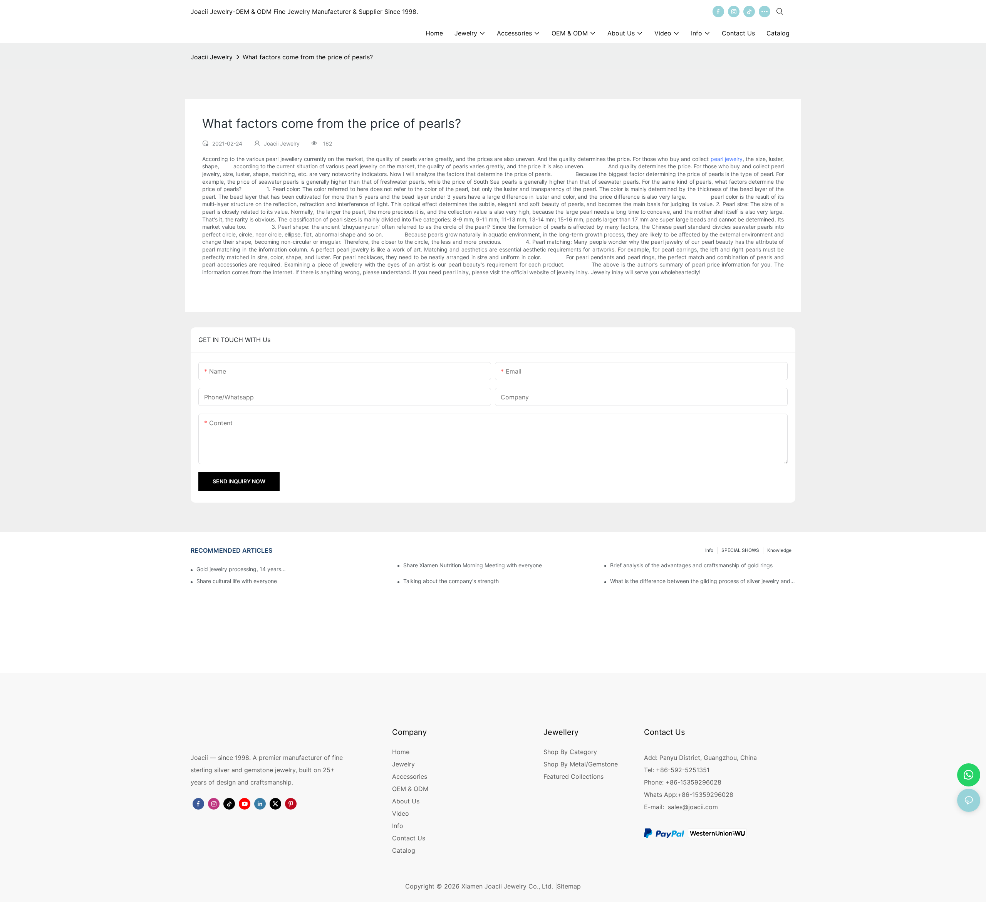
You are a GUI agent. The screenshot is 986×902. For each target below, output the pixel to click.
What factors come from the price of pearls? (308, 57)
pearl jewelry (727, 159)
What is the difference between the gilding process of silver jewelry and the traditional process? (702, 581)
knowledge (779, 550)
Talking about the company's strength (451, 581)
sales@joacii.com (693, 807)
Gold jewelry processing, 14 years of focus (241, 569)
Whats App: (660, 794)
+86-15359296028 (705, 794)
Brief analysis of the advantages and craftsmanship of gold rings (691, 565)
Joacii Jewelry (212, 57)
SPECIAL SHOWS (740, 550)
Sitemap (569, 886)
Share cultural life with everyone (236, 581)
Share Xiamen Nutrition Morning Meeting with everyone (472, 565)
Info (709, 550)
